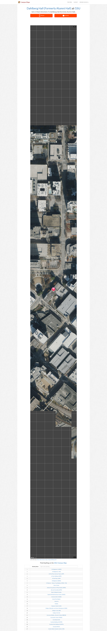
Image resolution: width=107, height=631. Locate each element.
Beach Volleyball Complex (56, 592)
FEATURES (69, 2)
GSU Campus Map (60, 563)
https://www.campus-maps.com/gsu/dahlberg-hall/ (46, 559)
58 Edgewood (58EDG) (56, 580)
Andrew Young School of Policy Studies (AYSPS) (56, 587)
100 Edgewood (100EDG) (56, 569)
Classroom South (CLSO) (56, 606)
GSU (77, 8)
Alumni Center (56, 585)
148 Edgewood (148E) (56, 571)
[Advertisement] (53, 21)
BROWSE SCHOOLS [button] (84, 2)
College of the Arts (56, 612)
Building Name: (35, 566)
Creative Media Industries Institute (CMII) (56, 629)
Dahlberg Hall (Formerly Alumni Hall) (49, 8)
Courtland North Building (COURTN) (56, 624)
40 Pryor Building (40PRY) (56, 576)
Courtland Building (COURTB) (56, 622)
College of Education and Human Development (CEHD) (56, 608)
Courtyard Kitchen (56, 626)
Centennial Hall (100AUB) (56, 596)
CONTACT (76, 2)
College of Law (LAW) (56, 610)
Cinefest (56, 603)
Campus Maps (25, 2)
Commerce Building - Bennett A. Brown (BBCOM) (56, 615)
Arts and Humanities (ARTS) (56, 590)
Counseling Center (56, 619)
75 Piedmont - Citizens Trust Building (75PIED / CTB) (56, 583)
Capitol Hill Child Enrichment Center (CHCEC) (56, 594)
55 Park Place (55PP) (56, 578)
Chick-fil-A (56, 601)
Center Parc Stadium (56, 599)
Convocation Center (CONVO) (56, 617)
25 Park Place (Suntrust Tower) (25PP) (56, 574)
